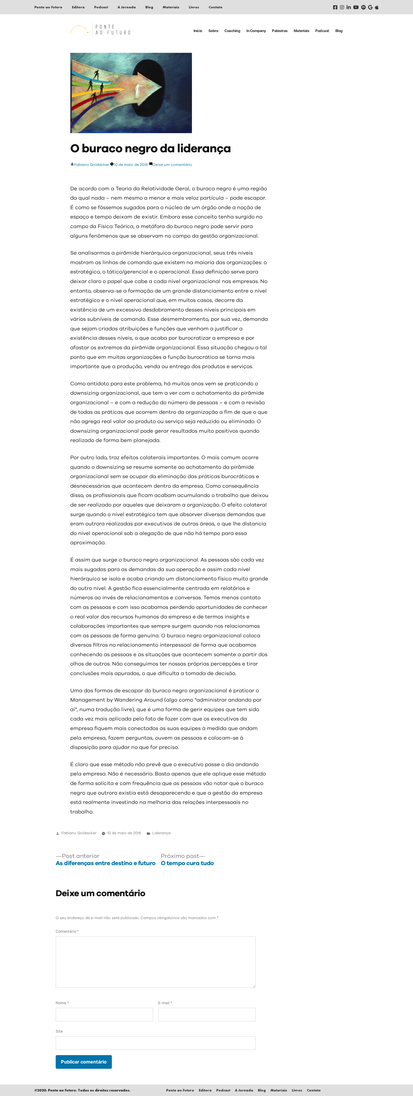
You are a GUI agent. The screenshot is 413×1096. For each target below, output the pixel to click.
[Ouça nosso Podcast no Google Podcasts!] (370, 7)
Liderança (161, 833)
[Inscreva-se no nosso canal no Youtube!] (356, 7)
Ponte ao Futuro (48, 7)
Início (198, 30)
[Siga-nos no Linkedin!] (349, 7)
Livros (194, 7)
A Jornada (127, 7)
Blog (149, 7)
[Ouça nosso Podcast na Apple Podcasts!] (377, 7)
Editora (78, 7)
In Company (256, 30)
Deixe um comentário (172, 165)
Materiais (171, 7)
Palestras (280, 30)
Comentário (67, 931)
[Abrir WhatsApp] (401, 1084)
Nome (62, 1003)
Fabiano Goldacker (91, 165)
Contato (216, 7)
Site (59, 1031)
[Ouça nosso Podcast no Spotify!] (363, 7)
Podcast (101, 7)
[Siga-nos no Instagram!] (342, 7)
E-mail (165, 1003)
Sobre (213, 30)
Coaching (232, 30)
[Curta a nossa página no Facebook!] (335, 7)
